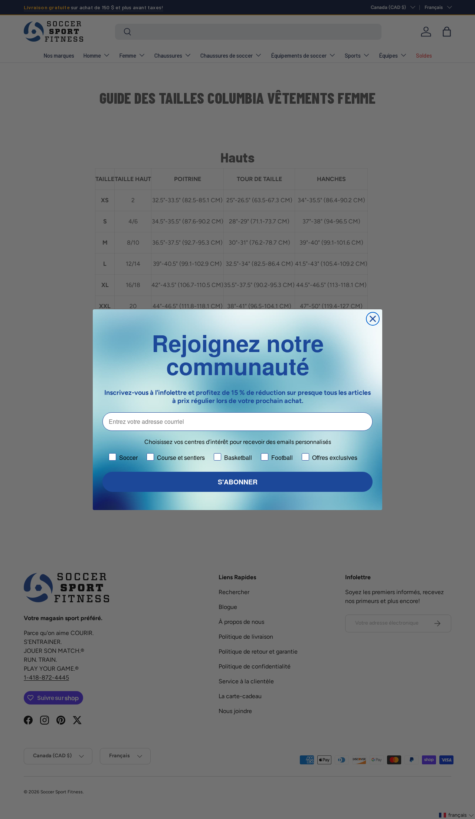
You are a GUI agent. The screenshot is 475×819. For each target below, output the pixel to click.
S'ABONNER (238, 482)
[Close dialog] (372, 318)
